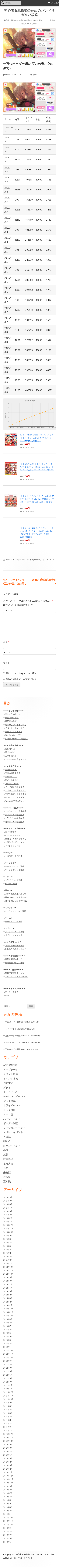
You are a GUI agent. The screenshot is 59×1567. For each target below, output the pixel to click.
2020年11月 (8, 1437)
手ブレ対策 (10, 752)
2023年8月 (8, 1322)
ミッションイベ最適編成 (15, 811)
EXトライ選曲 (11, 883)
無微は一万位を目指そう (15, 838)
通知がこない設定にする (15, 724)
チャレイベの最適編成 (14, 814)
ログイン (27, 1558)
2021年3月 (8, 1423)
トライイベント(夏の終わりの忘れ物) (19, 1028)
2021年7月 (8, 1409)
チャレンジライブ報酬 (14, 870)
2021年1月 (8, 1430)
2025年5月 (8, 1249)
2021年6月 (8, 1413)
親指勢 (7, 1177)
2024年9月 (8, 1277)
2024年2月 (8, 1301)
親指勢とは (10, 749)
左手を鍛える (11, 755)
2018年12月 (8, 1517)
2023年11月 (8, 1312)
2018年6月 (8, 1538)
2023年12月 (8, 1308)
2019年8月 (8, 1489)
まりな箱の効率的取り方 (15, 894)
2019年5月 (8, 1500)
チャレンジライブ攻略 (14, 866)
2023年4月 (8, 1336)
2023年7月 (8, 1326)
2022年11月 (8, 1354)
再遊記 (7, 1136)
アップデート (10, 1069)
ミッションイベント (14, 1127)
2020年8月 (8, 1447)
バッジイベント (12, 1118)
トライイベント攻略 (13, 880)
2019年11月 (8, 1479)
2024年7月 (8, 1284)
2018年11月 (8, 1521)
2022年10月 (8, 1357)
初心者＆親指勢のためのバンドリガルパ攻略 (29, 12)
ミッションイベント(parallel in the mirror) (21, 1042)
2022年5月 (8, 1375)
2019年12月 (8, 1475)
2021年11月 (8, 1395)
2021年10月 (8, 1399)
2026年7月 (8, 1200)
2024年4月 (8, 1294)
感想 (5, 1154)
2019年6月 (8, 1496)
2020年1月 (8, 1472)
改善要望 (8, 1159)
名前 (6, 641)
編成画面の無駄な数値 (14, 962)
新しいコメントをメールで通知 (21, 673)
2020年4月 (8, 1461)
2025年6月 (8, 1246)
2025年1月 (8, 1263)
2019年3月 (8, 1507)
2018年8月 (8, 1531)
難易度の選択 (11, 721)
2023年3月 (8, 1340)
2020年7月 (8, 1451)
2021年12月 (8, 1392)
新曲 (5, 1168)
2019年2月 (8, 1510)
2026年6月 (8, 1204)
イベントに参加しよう (14, 728)
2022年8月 (8, 1364)
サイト (6, 662)
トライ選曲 (9, 1110)
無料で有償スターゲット (15, 973)
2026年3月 (8, 1214)
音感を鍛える (11, 769)
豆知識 (7, 1181)
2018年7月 (8, 1535)
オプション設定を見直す (15, 790)
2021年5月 (8, 1416)
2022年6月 (8, 1371)
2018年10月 (8, 1524)
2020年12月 (8, 1434)
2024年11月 (8, 1270)
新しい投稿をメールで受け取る (21, 678)
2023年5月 (8, 1333)
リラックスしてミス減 (14, 797)
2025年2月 (8, 1260)
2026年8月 (8, 1197)
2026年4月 (8, 1211)
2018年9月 (8, 1528)
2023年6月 (8, 1329)
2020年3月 (8, 1465)
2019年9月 (8, 1486)
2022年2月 (8, 1385)
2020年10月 (8, 1441)
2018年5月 (8, 1542)
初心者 (7, 1141)
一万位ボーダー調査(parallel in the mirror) (21, 1035)
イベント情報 (10, 1074)
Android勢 (10, 1065)
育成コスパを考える (13, 731)
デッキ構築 (9, 1101)
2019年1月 (8, 1514)
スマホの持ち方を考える (15, 759)
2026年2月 (8, 1218)
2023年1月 (8, 1347)
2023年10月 (8, 1315)
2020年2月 (8, 1468)
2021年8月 (8, 1406)
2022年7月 (8, 1367)
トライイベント (12, 1105)
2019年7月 (8, 1493)
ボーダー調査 (35, 559)
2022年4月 (8, 1378)
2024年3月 (8, 1298)
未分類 (7, 1172)
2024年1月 (8, 1305)
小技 (5, 1150)
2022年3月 (8, 1381)
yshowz (6, 74)
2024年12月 (8, 1267)
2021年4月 (8, 1420)
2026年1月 (8, 1221)
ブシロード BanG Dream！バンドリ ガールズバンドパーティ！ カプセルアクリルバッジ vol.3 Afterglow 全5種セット (37, 438)
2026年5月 (8, 1207)
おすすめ (8, 1083)
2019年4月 (8, 1503)
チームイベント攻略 (13, 921)
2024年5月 (8, 1291)
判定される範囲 (12, 780)
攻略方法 (8, 1163)
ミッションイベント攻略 (15, 911)
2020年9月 (8, 1444)
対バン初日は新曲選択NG (16, 897)
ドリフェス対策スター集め (16, 976)
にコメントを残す (30, 74)
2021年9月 (8, 1402)
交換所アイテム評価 (13, 856)
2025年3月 (8, 1256)
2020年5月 (8, 1458)
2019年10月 (8, 1482)
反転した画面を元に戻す (15, 949)
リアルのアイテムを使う (15, 794)
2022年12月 (8, 1350)
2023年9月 (8, 1319)
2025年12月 (8, 1225)
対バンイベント (12, 1145)
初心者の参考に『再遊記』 (16, 738)
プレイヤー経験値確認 (14, 945)
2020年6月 (8, 1455)
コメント (7, 610)
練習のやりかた (12, 717)
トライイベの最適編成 (14, 818)
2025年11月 (8, 1228)
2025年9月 (8, 1235)
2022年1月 (8, 1388)
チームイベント (12, 1092)
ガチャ (7, 1087)
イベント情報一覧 (12, 835)
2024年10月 (8, 1274)
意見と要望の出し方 (13, 959)
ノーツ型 (8, 1114)
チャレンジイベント (14, 1096)
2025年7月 (8, 1242)
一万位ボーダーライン (14, 842)
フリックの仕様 (12, 783)
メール (7, 652)
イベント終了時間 (12, 846)
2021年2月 (8, 1427)
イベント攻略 (10, 1078)
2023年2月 (8, 1343)
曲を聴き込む (11, 776)
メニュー (55, 2)
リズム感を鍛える (12, 773)
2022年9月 (8, 1361)
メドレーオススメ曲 (13, 935)
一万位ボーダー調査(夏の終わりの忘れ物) (21, 1022)
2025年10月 (8, 1232)
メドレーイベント (13, 1132)
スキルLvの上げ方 (13, 735)
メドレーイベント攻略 (14, 931)
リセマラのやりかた (13, 714)
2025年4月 (8, 1253)
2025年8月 (8, 1239)
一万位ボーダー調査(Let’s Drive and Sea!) (21, 1049)
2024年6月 (8, 1287)
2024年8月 (8, 1280)
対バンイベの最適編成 (14, 821)
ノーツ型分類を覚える (14, 787)
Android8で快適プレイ (15, 801)
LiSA (7, 995)
